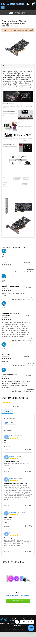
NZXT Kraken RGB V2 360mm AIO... (18, 595)
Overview (7, 66)
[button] (8, 446)
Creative (16, 26)
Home (3, 18)
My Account (26, 619)
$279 (18, 592)
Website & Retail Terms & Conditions (11, 624)
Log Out (14, 620)
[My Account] (28, 3)
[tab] (18, 407)
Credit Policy (17, 625)
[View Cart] (32, 4)
